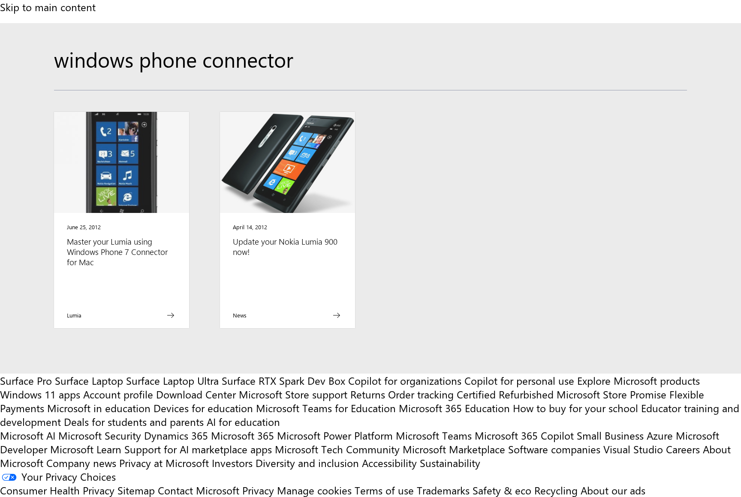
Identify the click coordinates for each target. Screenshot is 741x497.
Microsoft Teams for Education (326, 408)
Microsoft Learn (85, 449)
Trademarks (443, 490)
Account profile (118, 394)
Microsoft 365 (242, 435)
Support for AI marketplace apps (198, 449)
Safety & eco (502, 490)
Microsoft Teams (434, 435)
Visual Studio (633, 449)
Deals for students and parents (134, 421)
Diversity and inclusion (307, 463)
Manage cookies (314, 490)
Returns (367, 394)
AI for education (243, 421)
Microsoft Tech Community (337, 449)
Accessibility (389, 463)
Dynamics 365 (176, 435)
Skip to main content (48, 7)
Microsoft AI (27, 435)
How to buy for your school (575, 408)
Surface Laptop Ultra (172, 380)
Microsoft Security (99, 435)
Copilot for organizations (404, 380)
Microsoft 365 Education (454, 408)
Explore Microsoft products (638, 380)
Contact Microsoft (198, 490)
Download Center (196, 394)
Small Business (610, 435)
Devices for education (203, 408)
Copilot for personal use (519, 380)
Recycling (556, 490)
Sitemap (136, 490)
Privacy (259, 490)
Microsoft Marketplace (454, 449)
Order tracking (421, 394)
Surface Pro (26, 380)
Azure (660, 435)
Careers (683, 449)
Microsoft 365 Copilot (524, 435)
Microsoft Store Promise (611, 394)
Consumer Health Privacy (57, 490)
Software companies (554, 449)
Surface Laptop (89, 380)
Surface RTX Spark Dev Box (283, 380)
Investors (232, 463)
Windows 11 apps (40, 394)
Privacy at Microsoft (164, 463)
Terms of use (384, 490)
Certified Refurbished (505, 394)
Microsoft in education (99, 408)
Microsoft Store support (293, 394)
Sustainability (450, 463)
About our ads (613, 490)
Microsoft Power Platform (335, 435)
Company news (81, 463)
